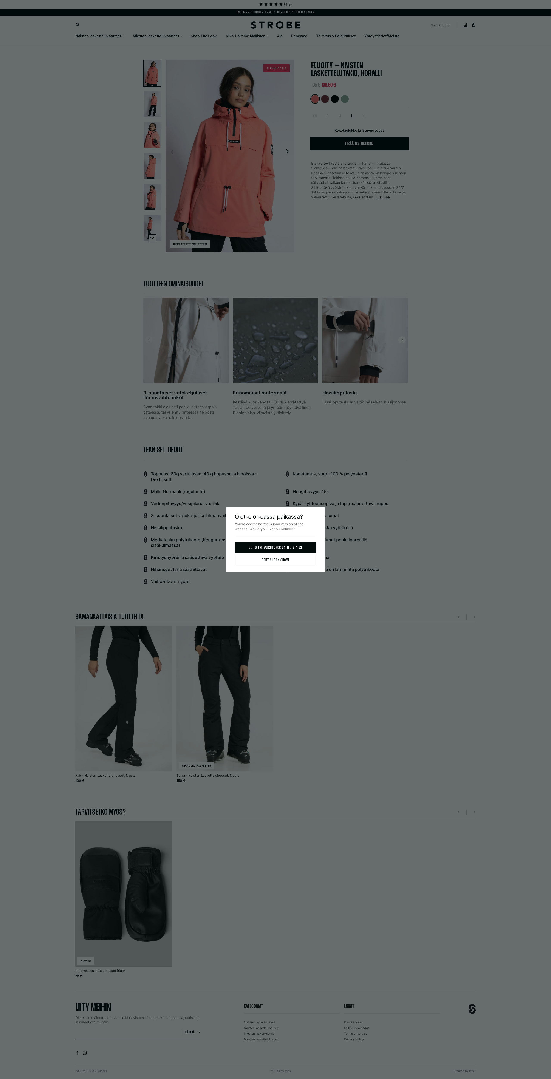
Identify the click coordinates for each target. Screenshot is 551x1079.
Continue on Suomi (275, 560)
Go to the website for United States (275, 548)
